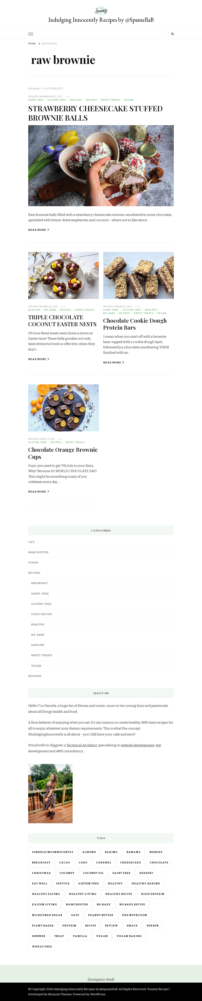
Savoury (38, 645)
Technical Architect (81, 745)
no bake (104, 904)
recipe (90, 925)
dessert (146, 873)
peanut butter (100, 915)
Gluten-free (57, 99)
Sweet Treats (110, 99)
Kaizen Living (44, 904)
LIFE (31, 542)
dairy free (121, 873)
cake (83, 862)
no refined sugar (47, 915)
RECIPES (91, 99)
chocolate (159, 862)
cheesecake (130, 862)
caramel (103, 862)
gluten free (88, 883)
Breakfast (39, 583)
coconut (67, 873)
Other (33, 562)
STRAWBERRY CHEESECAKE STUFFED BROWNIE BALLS (95, 112)
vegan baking (129, 936)
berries (156, 852)
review (111, 925)
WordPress (98, 994)
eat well (39, 883)
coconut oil (93, 873)
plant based (43, 925)
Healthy (76, 99)
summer (38, 936)
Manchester (77, 904)
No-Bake (50, 309)
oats (75, 915)
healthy (115, 883)
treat (59, 936)
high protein (153, 894)
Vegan (128, 99)
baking (111, 852)
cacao (64, 862)
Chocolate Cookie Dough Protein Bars (135, 324)
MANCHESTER (38, 552)
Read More (37, 230)
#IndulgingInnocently (53, 852)
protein (69, 925)
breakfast (41, 862)
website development (137, 745)
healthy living (83, 894)
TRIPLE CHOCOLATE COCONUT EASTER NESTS (62, 320)
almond (89, 852)
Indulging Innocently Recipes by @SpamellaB (101, 20)
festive (63, 883)
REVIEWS (34, 676)
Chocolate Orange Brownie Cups (63, 453)
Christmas (41, 873)
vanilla (80, 936)
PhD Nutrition (134, 915)
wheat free (42, 946)
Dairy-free (36, 99)
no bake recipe (132, 904)
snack (132, 925)
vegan (102, 936)
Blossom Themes (60, 994)
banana (133, 852)
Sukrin (153, 925)
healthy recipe (118, 894)
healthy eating (46, 894)
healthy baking (146, 883)
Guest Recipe (41, 614)
